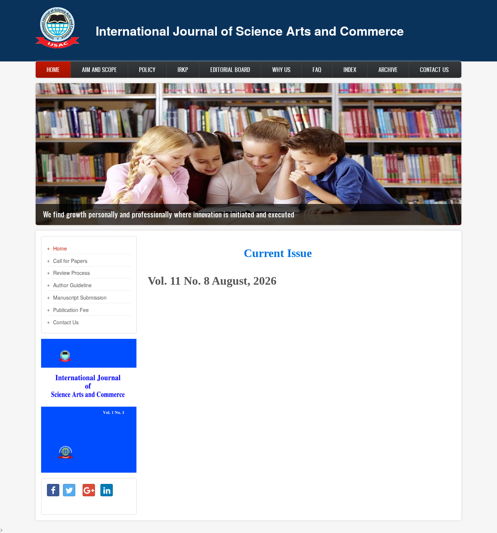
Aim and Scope (99, 69)
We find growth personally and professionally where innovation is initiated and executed (168, 214)
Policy (147, 69)
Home (53, 69)
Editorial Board (230, 69)
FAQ (317, 69)
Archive (388, 69)
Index (349, 69)
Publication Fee (71, 309)
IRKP (183, 69)
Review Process (71, 272)
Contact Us (434, 69)
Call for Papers (70, 260)
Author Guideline (72, 285)
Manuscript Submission (80, 297)
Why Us (281, 69)
